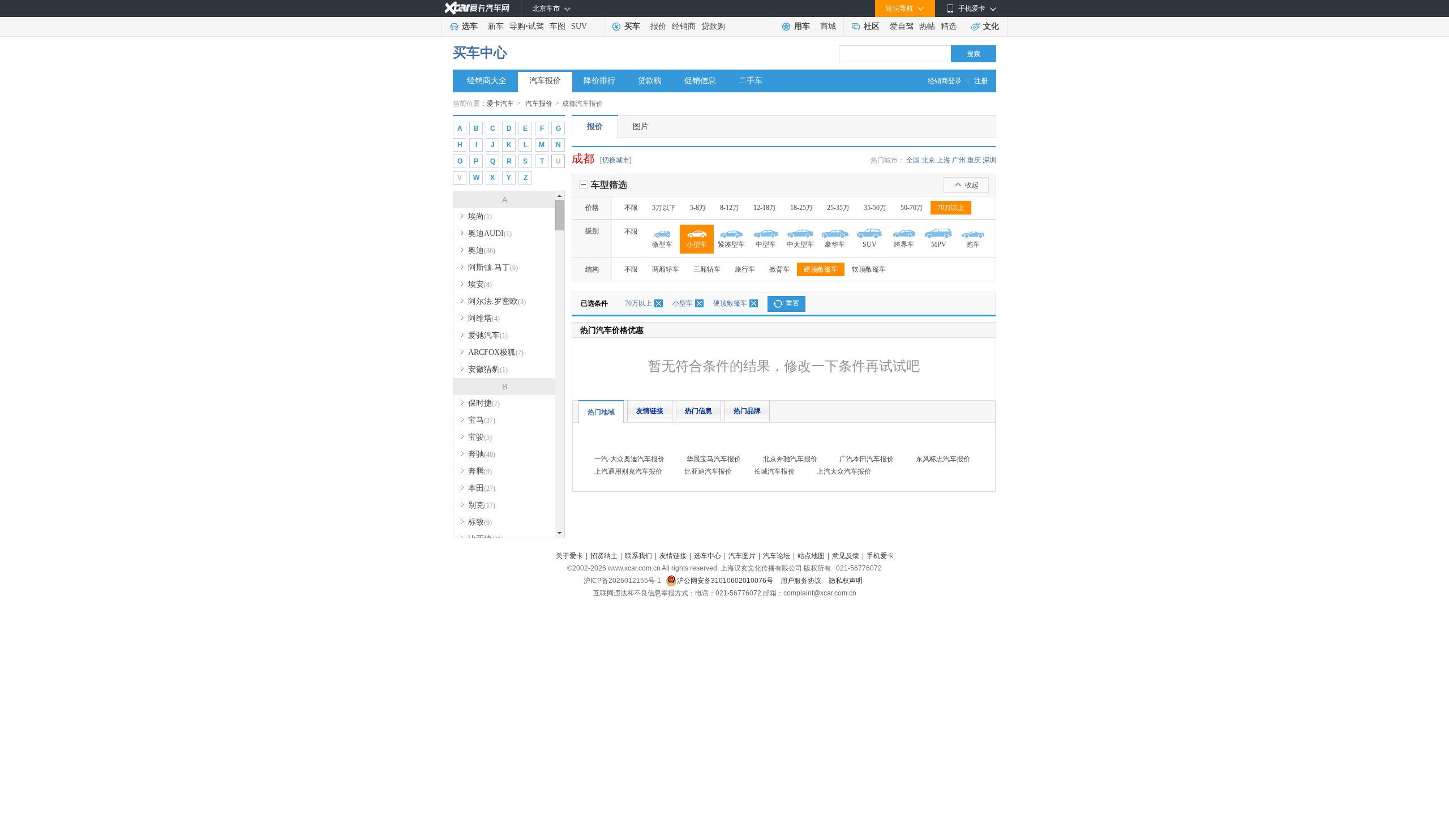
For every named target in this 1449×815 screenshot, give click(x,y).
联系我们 (638, 556)
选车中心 (707, 556)
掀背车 (779, 269)
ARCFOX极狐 (496, 352)
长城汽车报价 (774, 471)
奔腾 (480, 471)
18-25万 (801, 208)
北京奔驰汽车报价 (790, 459)
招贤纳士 (604, 556)
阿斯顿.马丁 (493, 267)
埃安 (480, 284)
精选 (949, 26)
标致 (480, 522)
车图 (557, 26)
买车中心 (480, 52)
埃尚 (480, 216)
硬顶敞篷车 (821, 269)
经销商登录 (945, 81)
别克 (481, 505)
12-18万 (764, 208)
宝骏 (480, 437)
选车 (470, 26)
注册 (981, 81)
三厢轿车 (707, 269)
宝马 (481, 420)
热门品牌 (747, 411)
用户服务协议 (802, 581)
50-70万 (912, 208)
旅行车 (745, 269)
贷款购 (713, 26)
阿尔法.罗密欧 (497, 301)
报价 (658, 26)
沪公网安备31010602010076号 (726, 581)
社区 (872, 26)
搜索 (973, 54)
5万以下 (664, 208)
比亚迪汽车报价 (708, 471)
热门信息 (698, 411)
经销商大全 (487, 80)
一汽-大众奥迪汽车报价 (629, 459)
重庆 (974, 160)
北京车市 (546, 8)
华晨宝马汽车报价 (714, 459)
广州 (959, 160)
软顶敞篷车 (869, 269)
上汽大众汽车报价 (844, 471)
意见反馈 (845, 556)
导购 (517, 26)
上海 (943, 160)
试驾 (536, 26)
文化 (991, 26)
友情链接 (649, 411)
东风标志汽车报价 (943, 459)
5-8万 (698, 208)
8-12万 (729, 208)
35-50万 (875, 208)
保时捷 (484, 403)
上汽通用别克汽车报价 (628, 471)
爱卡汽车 (500, 104)
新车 (496, 26)
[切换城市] (616, 160)
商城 (828, 26)
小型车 (682, 303)
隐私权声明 (846, 581)
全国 (913, 160)
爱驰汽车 (488, 335)
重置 (792, 303)
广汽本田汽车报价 (866, 459)
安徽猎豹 (488, 369)
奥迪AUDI (490, 233)
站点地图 (811, 556)
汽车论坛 (776, 556)
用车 (802, 26)
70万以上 (950, 208)
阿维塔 (484, 318)
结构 (592, 269)
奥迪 (481, 250)
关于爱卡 (569, 556)
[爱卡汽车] (476, 8)
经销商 (684, 26)
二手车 (750, 80)
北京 (928, 160)
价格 (592, 208)
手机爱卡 (880, 556)
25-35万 (838, 208)
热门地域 (601, 412)
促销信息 (700, 80)
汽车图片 (742, 556)
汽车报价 (545, 80)
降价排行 (599, 80)
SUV (579, 26)
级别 (592, 231)
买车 (632, 26)
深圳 (989, 160)
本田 (481, 488)
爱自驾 (902, 26)
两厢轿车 (665, 269)
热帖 (927, 26)
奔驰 (481, 454)
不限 (631, 208)
